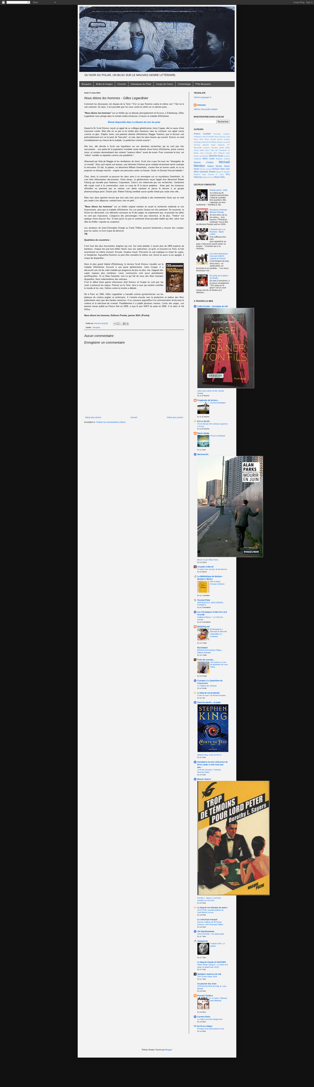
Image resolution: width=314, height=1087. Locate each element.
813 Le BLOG (203, 421)
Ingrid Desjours (218, 145)
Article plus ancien (175, 417)
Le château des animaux (207, 686)
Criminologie (184, 84)
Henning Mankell (201, 145)
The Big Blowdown (205, 931)
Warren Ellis (219, 177)
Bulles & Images (104, 84)
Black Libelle (203, 433)
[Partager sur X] (121, 323)
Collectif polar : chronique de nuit (212, 306)
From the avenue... (205, 660)
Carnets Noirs (203, 1017)
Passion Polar (203, 600)
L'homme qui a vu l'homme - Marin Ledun (217, 231)
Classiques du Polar (141, 84)
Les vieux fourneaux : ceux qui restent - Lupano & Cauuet (219, 256)
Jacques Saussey (210, 148)
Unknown (201, 105)
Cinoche (121, 84)
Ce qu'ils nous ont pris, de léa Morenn (212, 569)
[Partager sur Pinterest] (127, 323)
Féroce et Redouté (217, 436)
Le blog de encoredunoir (208, 693)
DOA (201, 139)
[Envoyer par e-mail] (115, 323)
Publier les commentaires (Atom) (110, 422)
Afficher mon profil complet (205, 109)
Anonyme (217, 134)
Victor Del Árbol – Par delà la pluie (210, 934)
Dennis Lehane (223, 139)
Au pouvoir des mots (207, 984)
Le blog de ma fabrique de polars (212, 907)
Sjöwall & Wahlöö (223, 172)
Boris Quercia (220, 137)
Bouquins (86, 84)
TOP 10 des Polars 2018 (207, 977)
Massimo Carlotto (223, 159)
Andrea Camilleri (202, 134)
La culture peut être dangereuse (210, 1019)
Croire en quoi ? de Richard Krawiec (211, 695)
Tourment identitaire (218, 403)
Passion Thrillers (205, 996)
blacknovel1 (203, 454)
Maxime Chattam (204, 162)
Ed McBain (213, 142)
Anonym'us (202, 941)
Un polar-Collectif (205, 567)
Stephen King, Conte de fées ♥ (209, 755)
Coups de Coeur (164, 84)
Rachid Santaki (206, 169)
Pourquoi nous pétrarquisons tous (210, 1029)
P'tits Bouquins (203, 84)
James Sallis (199, 150)
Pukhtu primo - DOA (218, 190)
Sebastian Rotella (207, 172)
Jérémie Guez (216, 155)
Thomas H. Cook (216, 174)
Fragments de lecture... (208, 400)
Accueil (134, 417)
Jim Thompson (221, 150)
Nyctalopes (202, 648)
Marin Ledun (209, 159)
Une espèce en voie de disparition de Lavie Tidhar (219, 664)
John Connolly (206, 153)
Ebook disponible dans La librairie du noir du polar (134, 122)
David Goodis (210, 139)
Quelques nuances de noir (209, 974)
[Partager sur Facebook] (124, 323)
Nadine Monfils (214, 166)
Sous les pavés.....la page (209, 702)
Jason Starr (209, 150)
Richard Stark (218, 169)
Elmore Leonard (224, 142)
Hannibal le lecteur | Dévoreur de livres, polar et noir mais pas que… (212, 764)
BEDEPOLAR (203, 627)
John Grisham (219, 153)
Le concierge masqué (207, 919)
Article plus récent (93, 417)
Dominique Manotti (201, 142)
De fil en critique (204, 1026)
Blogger (168, 1050)
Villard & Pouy (208, 177)
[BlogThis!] (118, 323)
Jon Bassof (204, 156)
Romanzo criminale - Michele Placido (219, 211)
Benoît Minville (208, 137)
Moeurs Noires (204, 779)
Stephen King (200, 174)
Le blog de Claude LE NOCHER (211, 962)
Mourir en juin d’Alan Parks (207, 560)
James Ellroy (224, 148)
